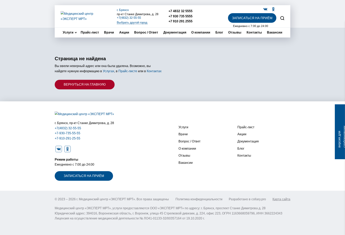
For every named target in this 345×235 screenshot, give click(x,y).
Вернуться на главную (85, 84)
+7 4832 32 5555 (180, 11)
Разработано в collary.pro (247, 199)
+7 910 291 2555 (180, 21)
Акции (124, 32)
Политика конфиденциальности (198, 199)
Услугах (108, 71)
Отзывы (234, 32)
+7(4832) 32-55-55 (129, 17)
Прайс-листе (127, 71)
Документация (174, 32)
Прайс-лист (90, 32)
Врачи (109, 32)
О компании (200, 32)
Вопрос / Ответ (146, 32)
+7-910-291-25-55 (67, 138)
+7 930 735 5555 (180, 16)
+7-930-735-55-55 (67, 133)
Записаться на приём (252, 18)
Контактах (154, 71)
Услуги (68, 32)
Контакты (254, 32)
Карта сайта (281, 199)
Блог (219, 32)
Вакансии (274, 32)
